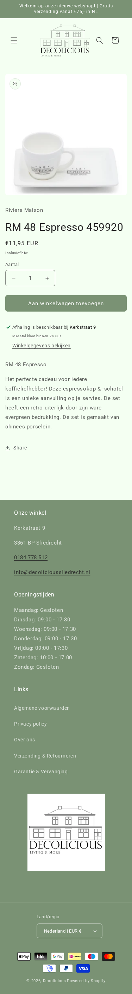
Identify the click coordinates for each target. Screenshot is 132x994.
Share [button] (20, 448)
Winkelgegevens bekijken (41, 345)
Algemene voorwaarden (42, 708)
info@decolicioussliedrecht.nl (52, 572)
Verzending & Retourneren (45, 756)
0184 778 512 (31, 557)
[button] (14, 40)
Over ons (24, 739)
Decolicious (54, 981)
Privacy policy (30, 724)
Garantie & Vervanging (41, 771)
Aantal (12, 264)
